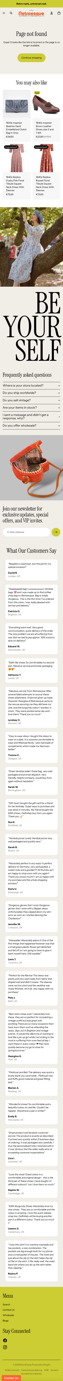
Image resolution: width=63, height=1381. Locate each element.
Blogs (6, 1320)
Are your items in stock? (20, 407)
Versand (54, 1370)
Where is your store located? (23, 385)
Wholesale (8, 1315)
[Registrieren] (56, 532)
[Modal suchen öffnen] (11, 13)
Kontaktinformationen (31, 1373)
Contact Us (8, 1309)
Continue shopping (31, 57)
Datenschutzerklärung (31, 1370)
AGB (46, 1370)
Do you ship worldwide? (19, 393)
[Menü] (4, 13)
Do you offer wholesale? (19, 425)
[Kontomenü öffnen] (51, 13)
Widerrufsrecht (12, 1370)
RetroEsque (25, 1364)
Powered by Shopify (41, 1364)
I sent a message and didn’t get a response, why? (26, 416)
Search (6, 1304)
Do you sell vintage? (17, 400)
